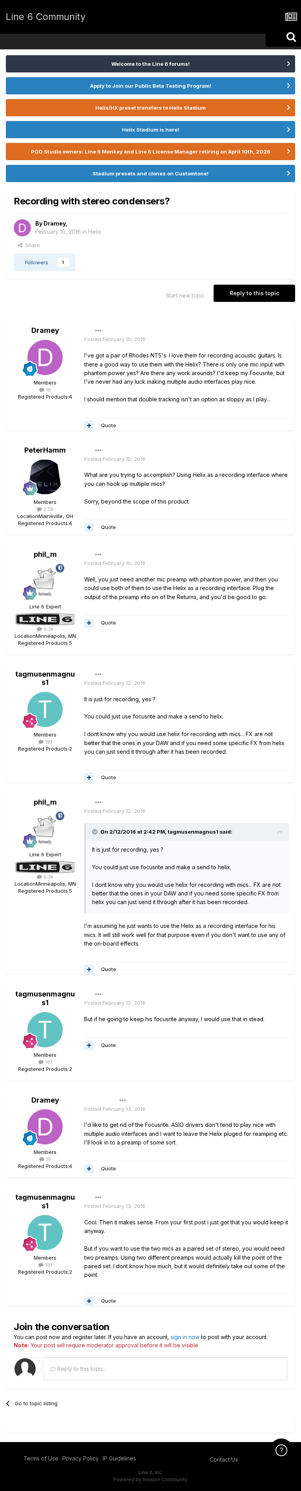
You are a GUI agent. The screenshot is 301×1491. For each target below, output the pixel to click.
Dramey (54, 223)
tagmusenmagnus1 (45, 678)
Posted (114, 339)
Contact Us (224, 1459)
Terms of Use (41, 1458)
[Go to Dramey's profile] (22, 227)
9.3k (48, 629)
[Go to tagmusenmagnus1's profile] (45, 709)
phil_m (45, 554)
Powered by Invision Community (150, 1479)
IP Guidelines (119, 1458)
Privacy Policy (80, 1458)
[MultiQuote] (89, 425)
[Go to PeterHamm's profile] (45, 477)
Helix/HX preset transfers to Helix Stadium (150, 108)
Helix (94, 231)
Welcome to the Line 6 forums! (150, 64)
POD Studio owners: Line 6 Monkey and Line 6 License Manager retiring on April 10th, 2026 (150, 151)
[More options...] (98, 331)
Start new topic (185, 295)
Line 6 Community (45, 16)
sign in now (184, 1337)
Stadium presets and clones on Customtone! (150, 173)
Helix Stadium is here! (150, 129)
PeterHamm (45, 450)
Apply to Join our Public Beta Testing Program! (150, 86)
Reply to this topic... (81, 1368)
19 (47, 389)
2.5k (48, 509)
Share (31, 245)
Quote (108, 425)
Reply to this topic (254, 293)
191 (48, 741)
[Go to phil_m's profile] (45, 581)
